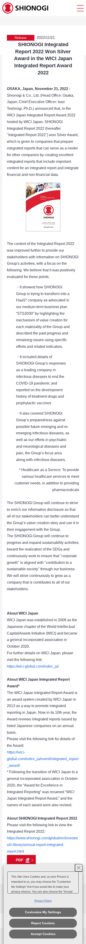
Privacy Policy (43, 900)
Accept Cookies (43, 934)
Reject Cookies (43, 923)
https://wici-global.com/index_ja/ (33, 666)
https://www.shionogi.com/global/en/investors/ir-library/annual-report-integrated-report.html (42, 844)
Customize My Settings (43, 912)
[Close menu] (80, 8)
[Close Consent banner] (78, 867)
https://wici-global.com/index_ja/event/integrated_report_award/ (42, 758)
